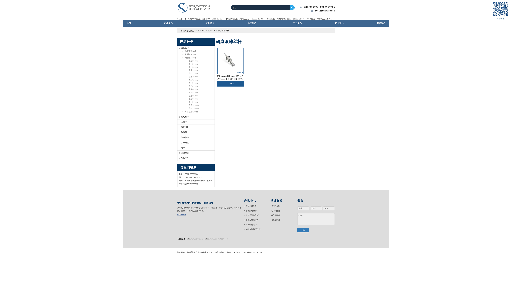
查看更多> (181, 214)
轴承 (183, 148)
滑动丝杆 (185, 117)
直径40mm (193, 89)
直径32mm (193, 80)
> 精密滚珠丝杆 (250, 211)
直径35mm (193, 83)
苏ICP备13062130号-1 (252, 252)
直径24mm (193, 67)
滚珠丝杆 (185, 48)
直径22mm (193, 64)
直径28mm (193, 73)
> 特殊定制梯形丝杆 (252, 229)
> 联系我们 (275, 220)
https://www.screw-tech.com (216, 239)
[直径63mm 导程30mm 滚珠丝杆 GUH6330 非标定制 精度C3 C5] (230, 61)
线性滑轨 (185, 127)
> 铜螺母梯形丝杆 (251, 220)
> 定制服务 (275, 206)
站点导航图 (219, 252)
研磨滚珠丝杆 (190, 58)
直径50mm (193, 96)
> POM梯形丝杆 (250, 225)
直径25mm (193, 70)
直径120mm (194, 108)
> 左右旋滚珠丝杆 (251, 215)
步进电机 (185, 142)
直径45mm (193, 92)
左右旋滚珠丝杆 (191, 112)
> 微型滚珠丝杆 (250, 206)
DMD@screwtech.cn (325, 11)
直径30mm (193, 77)
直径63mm (193, 99)
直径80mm (193, 102)
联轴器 (184, 132)
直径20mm (193, 61)
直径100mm (194, 105)
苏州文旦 (230, 252)
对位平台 (185, 158)
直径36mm (193, 86)
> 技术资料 (275, 215)
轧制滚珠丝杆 (190, 54)
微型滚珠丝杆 (190, 51)
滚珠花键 (185, 137)
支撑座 (184, 122)
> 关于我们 (275, 211)
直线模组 (185, 153)
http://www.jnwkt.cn (195, 239)
